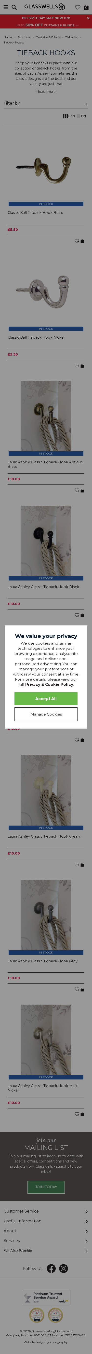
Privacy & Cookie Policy (49, 684)
